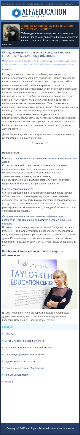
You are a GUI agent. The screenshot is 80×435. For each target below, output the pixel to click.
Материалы (7, 61)
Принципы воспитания (16, 374)
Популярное (35, 4)
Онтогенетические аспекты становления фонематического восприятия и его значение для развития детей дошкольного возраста (36, 220)
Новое (19, 4)
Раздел (8, 381)
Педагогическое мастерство (20, 361)
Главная (7, 4)
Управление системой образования (24, 368)
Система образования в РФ (17, 189)
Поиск (69, 4)
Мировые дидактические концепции (24, 354)
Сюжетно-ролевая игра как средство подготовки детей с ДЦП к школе (46, 61)
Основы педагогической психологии (24, 340)
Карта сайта (54, 4)
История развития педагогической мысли (27, 347)
